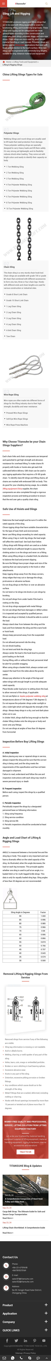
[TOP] (46, 1358)
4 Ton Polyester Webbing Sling (19, 185)
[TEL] (21, 1358)
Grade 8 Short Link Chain (16, 294)
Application (10, 1313)
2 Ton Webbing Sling (15, 173)
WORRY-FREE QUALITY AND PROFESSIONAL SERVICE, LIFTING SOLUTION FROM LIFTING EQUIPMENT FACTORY (25, 1125)
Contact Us (10, 1257)
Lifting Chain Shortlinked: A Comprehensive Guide (24, 1228)
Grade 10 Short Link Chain (17, 300)
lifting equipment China (12, 489)
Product (8, 1305)
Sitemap (18, 1353)
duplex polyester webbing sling (33, 696)
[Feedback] (38, 1358)
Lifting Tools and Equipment (25, 62)
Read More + (8, 1218)
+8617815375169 (19, 1270)
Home (8, 62)
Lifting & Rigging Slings (12, 65)
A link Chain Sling (13, 330)
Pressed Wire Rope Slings (17, 413)
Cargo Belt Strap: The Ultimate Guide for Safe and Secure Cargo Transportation (24, 1213)
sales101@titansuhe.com (22, 1279)
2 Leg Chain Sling (13, 312)
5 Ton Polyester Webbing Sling (19, 191)
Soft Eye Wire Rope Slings (17, 419)
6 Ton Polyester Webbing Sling (19, 197)
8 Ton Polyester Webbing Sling (19, 203)
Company (9, 1322)
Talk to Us (25, 1152)
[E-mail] (4, 1358)
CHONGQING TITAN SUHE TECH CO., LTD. (29, 1346)
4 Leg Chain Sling (13, 324)
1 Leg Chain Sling (13, 306)
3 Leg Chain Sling (13, 318)
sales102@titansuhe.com (23, 1282)
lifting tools (19, 45)
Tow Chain (10, 336)
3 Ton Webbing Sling (15, 179)
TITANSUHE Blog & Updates (25, 1165)
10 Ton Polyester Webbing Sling (19, 209)
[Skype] (30, 1358)
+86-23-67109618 (19, 1267)
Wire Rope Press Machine (17, 425)
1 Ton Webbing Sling (15, 167)
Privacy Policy (30, 1353)
